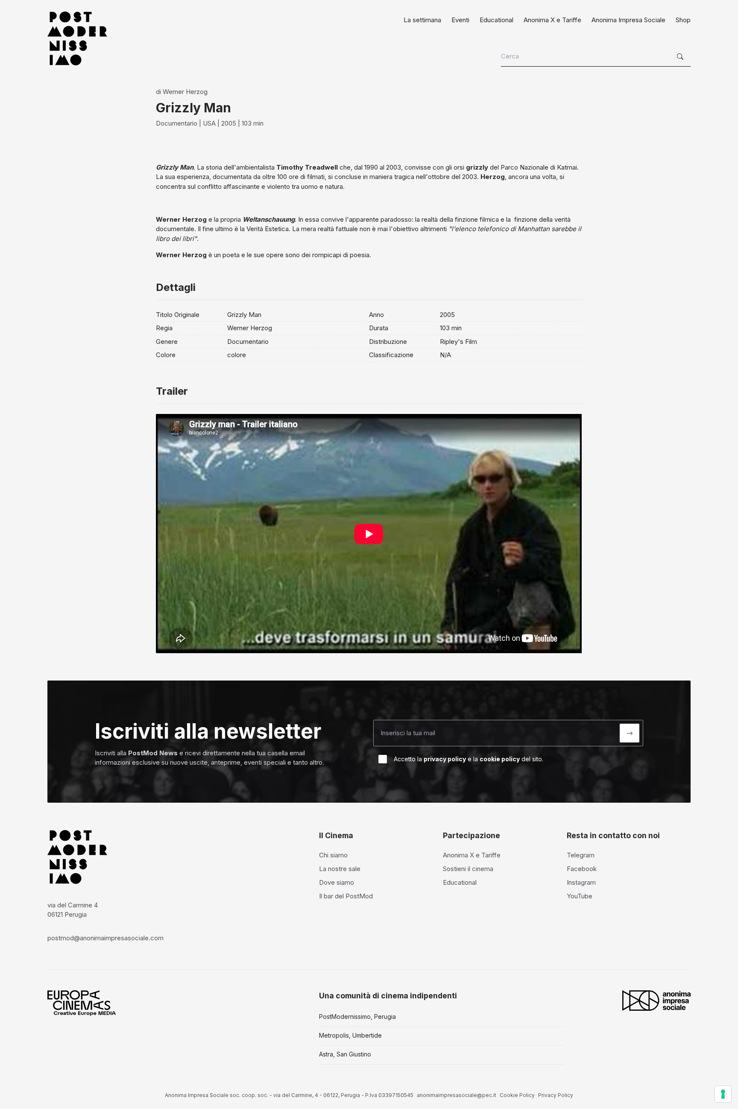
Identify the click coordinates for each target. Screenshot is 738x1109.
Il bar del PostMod (346, 896)
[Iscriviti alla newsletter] (629, 733)
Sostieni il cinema (468, 869)
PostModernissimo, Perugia (357, 1016)
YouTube (579, 896)
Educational (496, 20)
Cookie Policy (517, 1095)
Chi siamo (333, 855)
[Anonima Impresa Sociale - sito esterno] (656, 1000)
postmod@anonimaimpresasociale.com (105, 938)
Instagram (581, 882)
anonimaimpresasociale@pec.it (456, 1095)
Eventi (460, 20)
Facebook (582, 869)
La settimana (422, 20)
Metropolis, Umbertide (350, 1035)
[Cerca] (681, 56)
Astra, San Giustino (345, 1054)
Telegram (580, 855)
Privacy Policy (555, 1095)
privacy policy (445, 759)
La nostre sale (339, 869)
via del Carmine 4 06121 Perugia (72, 910)
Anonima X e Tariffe (552, 20)
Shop (683, 20)
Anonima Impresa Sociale (628, 20)
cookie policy (500, 759)
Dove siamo (336, 882)
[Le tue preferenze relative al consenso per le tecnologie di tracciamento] (723, 1094)
